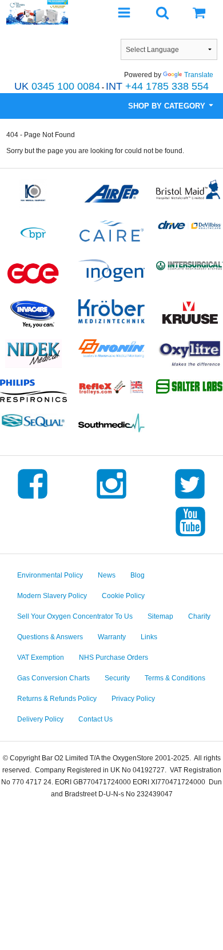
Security (117, 678)
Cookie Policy (123, 596)
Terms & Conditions (175, 678)
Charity (199, 616)
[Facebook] (32, 499)
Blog (137, 575)
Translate (198, 75)
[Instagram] (111, 499)
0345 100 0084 (57, 86)
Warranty (112, 637)
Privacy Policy (133, 699)
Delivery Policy (40, 719)
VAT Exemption (40, 658)
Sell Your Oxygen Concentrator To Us (75, 616)
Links (149, 637)
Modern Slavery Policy (52, 596)
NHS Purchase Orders (113, 658)
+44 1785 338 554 (157, 86)
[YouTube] (190, 536)
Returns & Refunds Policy (57, 699)
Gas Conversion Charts (53, 678)
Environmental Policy (50, 575)
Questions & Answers (50, 637)
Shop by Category (168, 106)
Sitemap (160, 616)
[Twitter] (190, 499)
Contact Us (95, 719)
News (107, 575)
